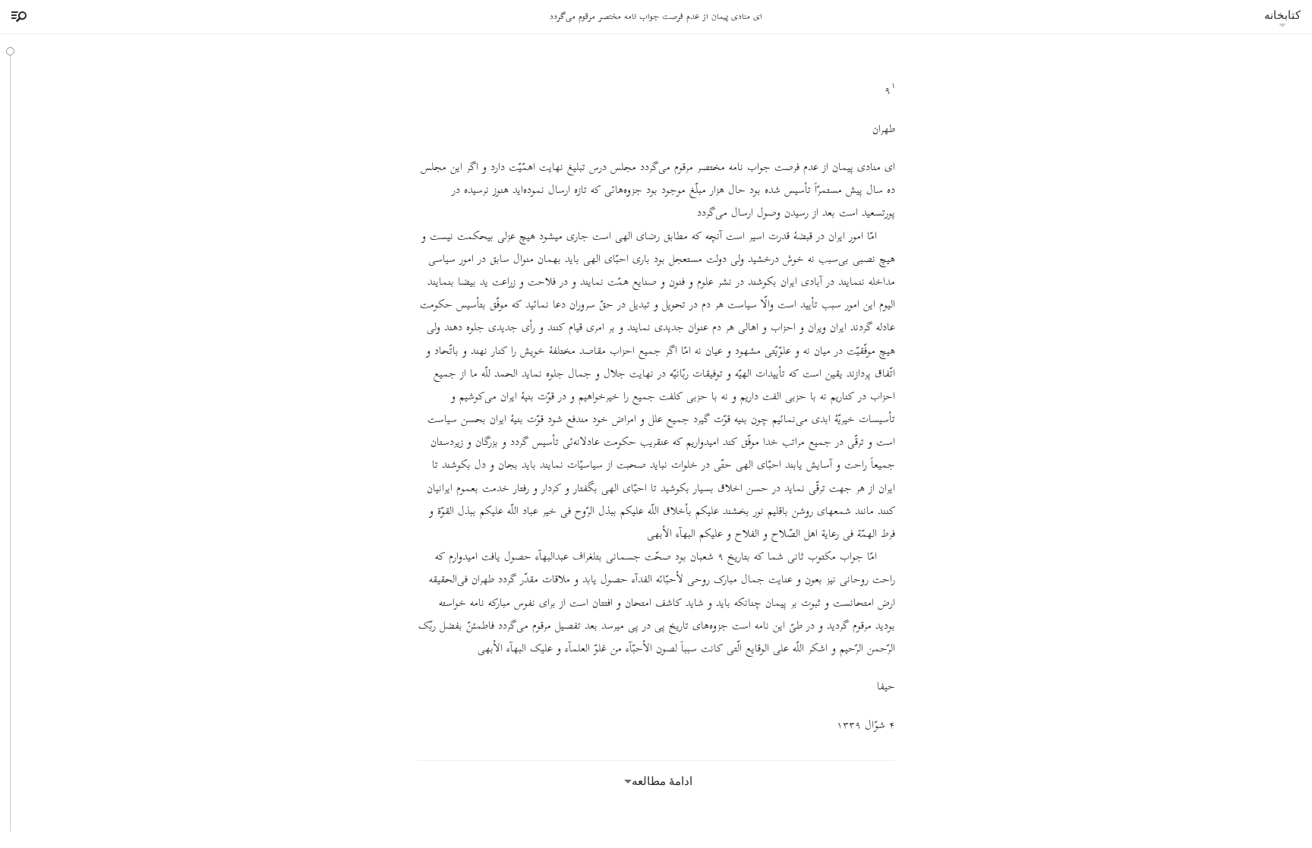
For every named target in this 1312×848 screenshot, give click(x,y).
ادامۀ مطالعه (662, 780)
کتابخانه (1282, 14)
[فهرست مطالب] (16, 16)
